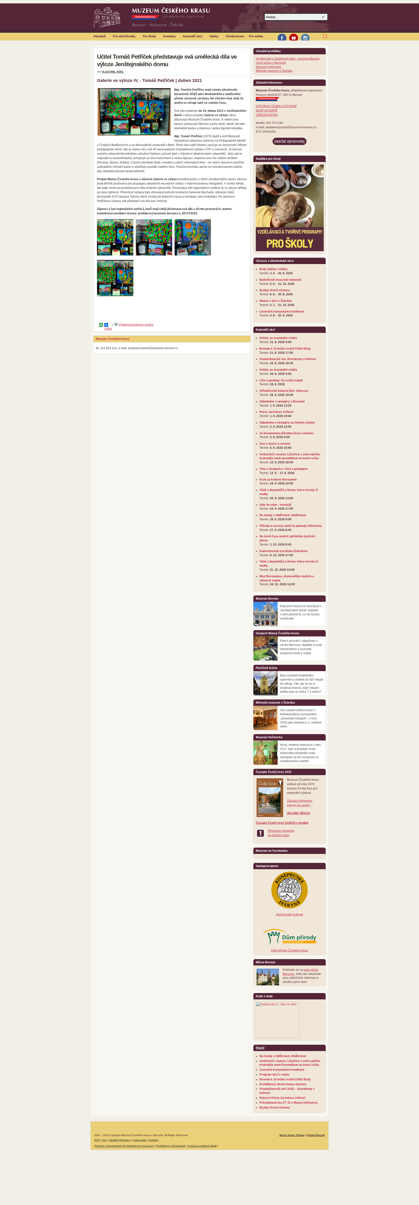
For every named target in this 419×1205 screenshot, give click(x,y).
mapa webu (139, 1140)
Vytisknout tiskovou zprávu (136, 324)
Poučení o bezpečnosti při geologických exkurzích (124, 1145)
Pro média (256, 36)
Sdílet (104, 325)
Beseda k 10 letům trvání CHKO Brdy (285, 348)
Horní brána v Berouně (271, 62)
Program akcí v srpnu (274, 1074)
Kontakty (168, 37)
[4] (115, 295)
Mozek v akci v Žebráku (275, 301)
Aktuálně (98, 37)
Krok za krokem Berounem (278, 479)
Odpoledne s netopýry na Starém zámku (287, 422)
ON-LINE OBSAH (298, 813)
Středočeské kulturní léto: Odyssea (283, 391)
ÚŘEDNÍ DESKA (267, 115)
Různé (260, 1048)
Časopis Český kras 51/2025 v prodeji (282, 823)
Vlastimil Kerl (113, 71)
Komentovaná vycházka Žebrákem (283, 551)
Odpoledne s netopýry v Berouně (282, 401)
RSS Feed (325, 36)
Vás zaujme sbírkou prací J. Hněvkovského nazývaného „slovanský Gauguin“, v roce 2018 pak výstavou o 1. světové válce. (300, 718)
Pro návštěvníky (123, 37)
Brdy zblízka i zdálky (273, 269)
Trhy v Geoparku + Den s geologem (283, 469)
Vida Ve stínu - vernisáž (275, 504)
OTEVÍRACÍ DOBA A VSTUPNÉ (276, 106)
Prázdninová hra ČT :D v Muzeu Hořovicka (288, 1102)
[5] (115, 254)
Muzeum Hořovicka (268, 67)
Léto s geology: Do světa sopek (281, 380)
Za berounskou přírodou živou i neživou (286, 433)
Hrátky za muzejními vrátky (278, 338)
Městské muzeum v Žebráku (274, 70)
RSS (97, 1140)
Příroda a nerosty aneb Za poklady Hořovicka (290, 526)
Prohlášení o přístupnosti (170, 1145)
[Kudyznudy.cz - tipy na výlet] (277, 1037)
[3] (193, 254)
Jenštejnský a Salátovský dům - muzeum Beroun (288, 58)
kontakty (154, 1140)
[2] (154, 254)
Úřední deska (235, 36)
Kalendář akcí (191, 37)
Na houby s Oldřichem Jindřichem (282, 515)
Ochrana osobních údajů (202, 1145)
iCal (104, 1140)
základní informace (119, 1140)
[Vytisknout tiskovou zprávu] (116, 324)
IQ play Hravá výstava (274, 290)
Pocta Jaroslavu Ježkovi (276, 412)
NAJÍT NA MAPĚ (266, 110)
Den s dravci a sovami (274, 443)
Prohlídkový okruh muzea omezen (282, 1084)
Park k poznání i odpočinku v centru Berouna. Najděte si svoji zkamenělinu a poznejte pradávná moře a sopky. (301, 647)
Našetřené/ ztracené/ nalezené (280, 279)
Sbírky (212, 37)
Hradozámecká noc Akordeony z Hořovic (287, 359)
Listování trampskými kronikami (281, 311)
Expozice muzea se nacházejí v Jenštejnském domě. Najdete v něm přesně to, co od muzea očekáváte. (301, 612)
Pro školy (148, 37)
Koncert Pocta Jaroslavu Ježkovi (282, 1098)
